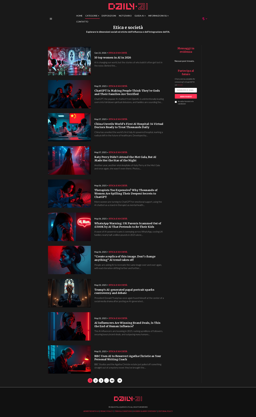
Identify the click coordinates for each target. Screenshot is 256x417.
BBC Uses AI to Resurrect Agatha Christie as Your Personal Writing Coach (127, 358)
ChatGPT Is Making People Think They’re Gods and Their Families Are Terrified (127, 92)
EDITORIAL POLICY (166, 411)
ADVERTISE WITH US (91, 411)
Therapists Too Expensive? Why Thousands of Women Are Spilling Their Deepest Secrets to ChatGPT (125, 193)
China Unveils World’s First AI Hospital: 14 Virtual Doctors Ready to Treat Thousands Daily (128, 125)
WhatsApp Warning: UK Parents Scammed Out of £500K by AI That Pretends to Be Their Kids (127, 225)
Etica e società (117, 53)
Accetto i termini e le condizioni (186, 102)
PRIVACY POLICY (106, 411)
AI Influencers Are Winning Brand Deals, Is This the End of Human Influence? (127, 324)
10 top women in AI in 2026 (112, 57)
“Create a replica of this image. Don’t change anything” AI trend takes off (124, 258)
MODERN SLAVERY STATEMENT (145, 411)
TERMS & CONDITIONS (123, 411)
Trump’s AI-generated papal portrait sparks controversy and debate (124, 291)
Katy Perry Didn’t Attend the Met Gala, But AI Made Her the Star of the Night (125, 158)
